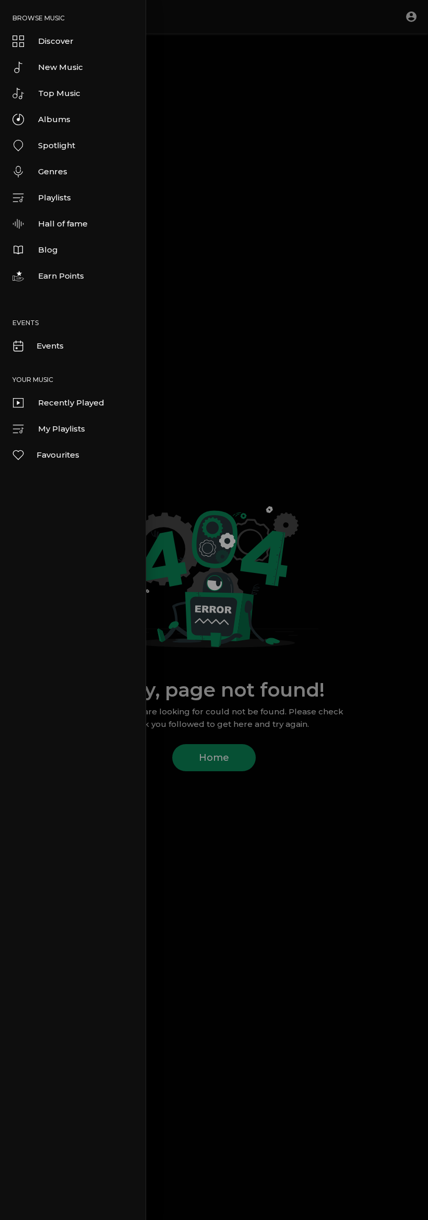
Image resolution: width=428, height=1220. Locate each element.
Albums (54, 119)
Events (50, 346)
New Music (60, 67)
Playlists (54, 197)
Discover (56, 41)
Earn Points (61, 276)
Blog (48, 250)
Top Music (59, 93)
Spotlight (56, 145)
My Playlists (61, 429)
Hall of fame (63, 224)
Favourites (58, 455)
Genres (52, 171)
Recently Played (71, 403)
